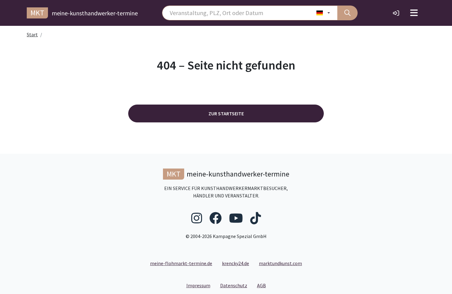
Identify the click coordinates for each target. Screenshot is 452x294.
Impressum (200, 285)
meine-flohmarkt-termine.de (181, 263)
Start (32, 34)
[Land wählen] (323, 13)
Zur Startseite (226, 113)
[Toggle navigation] (414, 12)
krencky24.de (235, 263)
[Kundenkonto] (396, 13)
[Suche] (347, 13)
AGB (264, 285)
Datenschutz (236, 285)
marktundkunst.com (280, 263)
